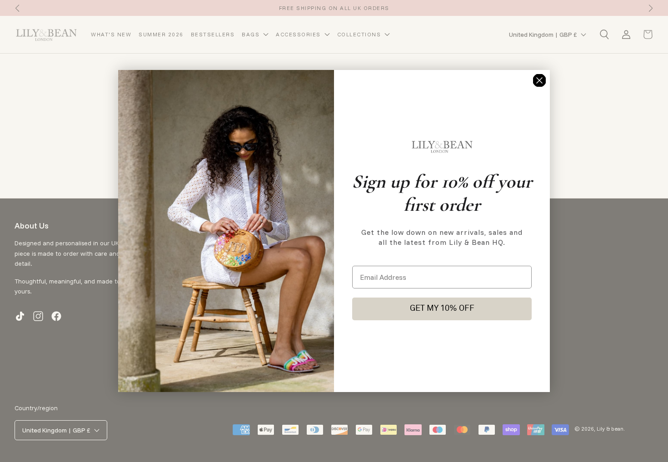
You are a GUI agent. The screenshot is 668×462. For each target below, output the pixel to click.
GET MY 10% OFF (442, 308)
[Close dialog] (539, 80)
